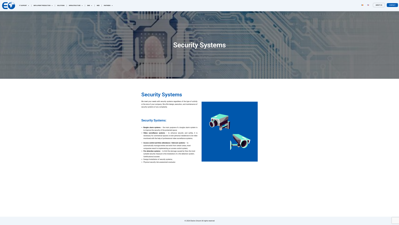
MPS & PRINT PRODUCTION (42, 5)
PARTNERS (107, 5)
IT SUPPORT (23, 5)
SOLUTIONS (61, 5)
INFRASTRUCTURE (74, 5)
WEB (98, 5)
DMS (88, 5)
